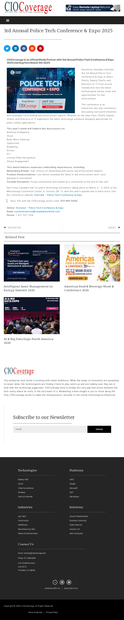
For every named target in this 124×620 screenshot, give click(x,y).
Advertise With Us (52, 588)
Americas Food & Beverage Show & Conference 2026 (89, 288)
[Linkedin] (62, 582)
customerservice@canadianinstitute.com (37, 211)
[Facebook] (69, 582)
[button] (7, 20)
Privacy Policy (52, 612)
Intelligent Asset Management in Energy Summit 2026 (28, 288)
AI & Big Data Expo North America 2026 (28, 341)
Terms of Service (35, 612)
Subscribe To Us (71, 588)
